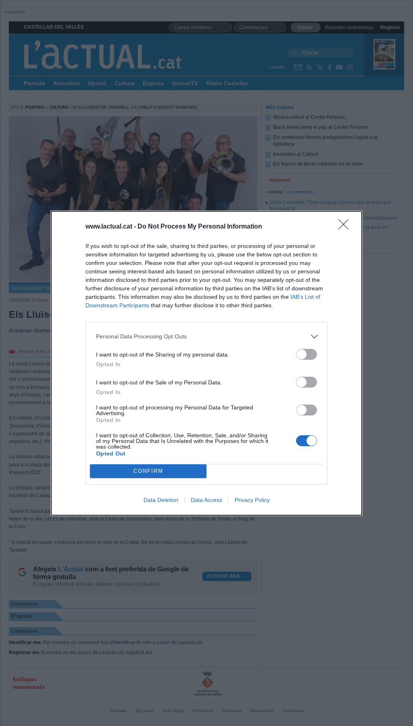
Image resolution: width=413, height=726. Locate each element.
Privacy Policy (252, 500)
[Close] (346, 227)
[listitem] (206, 336)
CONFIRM (148, 471)
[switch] (306, 354)
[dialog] (206, 363)
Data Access (206, 500)
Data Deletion (161, 500)
